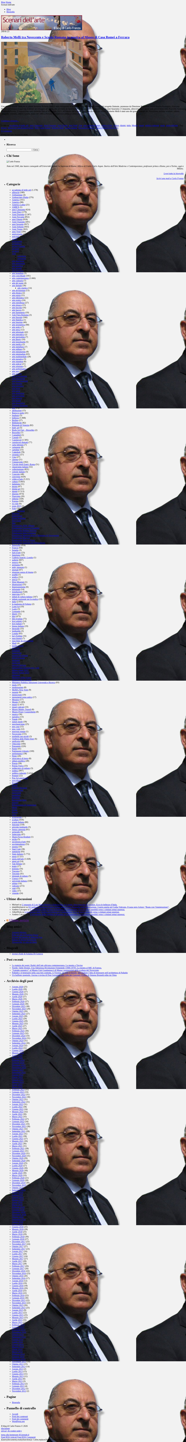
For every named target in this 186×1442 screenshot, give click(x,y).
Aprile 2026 (17, 996)
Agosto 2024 (17, 1045)
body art (15, 427)
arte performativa (19, 369)
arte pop (15, 371)
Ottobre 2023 (17, 1070)
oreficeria (16, 741)
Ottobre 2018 (17, 1217)
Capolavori (17, 440)
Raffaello (16, 797)
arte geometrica (18, 325)
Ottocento (16, 744)
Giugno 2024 (17, 1050)
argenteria (21, 256)
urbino (15, 883)
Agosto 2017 (17, 1251)
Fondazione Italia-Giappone (24, 533)
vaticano (15, 886)
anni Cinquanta (36, 125)
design (15, 486)
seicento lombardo (20, 827)
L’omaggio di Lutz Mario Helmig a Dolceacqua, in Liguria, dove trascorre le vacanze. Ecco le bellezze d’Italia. (69, 904)
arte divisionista (18, 290)
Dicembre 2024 (18, 1036)
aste (13, 408)
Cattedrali (16, 452)
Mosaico (15, 699)
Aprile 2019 (17, 1202)
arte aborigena (18, 261)
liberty (14, 614)
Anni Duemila (18, 214)
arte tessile (16, 401)
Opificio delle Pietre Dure (23, 739)
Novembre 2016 (19, 1273)
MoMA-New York (20, 690)
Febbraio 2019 (18, 1207)
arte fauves (16, 310)
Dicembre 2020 (18, 1153)
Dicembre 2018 (18, 1212)
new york (16, 729)
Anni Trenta (62, 125)
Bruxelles (16, 432)
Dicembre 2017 (18, 1241)
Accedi (15, 1414)
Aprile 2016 (17, 1290)
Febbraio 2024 (18, 1060)
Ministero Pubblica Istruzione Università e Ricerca (33, 682)
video (14, 891)
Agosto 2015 (17, 1310)
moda (14, 685)
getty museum (18, 567)
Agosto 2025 (17, 1016)
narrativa (15, 717)
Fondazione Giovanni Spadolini (25, 528)
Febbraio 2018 (18, 1236)
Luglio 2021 (17, 1136)
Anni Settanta (18, 227)
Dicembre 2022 (18, 1094)
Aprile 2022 (17, 1114)
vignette (15, 893)
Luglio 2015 (17, 1312)
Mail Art (15, 648)
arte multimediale (19, 356)
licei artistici (17, 621)
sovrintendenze (18, 844)
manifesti (16, 650)
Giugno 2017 (17, 1256)
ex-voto (15, 503)
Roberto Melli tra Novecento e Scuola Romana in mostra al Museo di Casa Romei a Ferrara (65, 37)
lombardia (16, 631)
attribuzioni (17, 410)
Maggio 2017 (18, 1259)
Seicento (15, 824)
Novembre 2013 (19, 1361)
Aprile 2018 (17, 1232)
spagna (15, 846)
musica (15, 714)
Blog (9, 9)
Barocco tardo (18, 413)
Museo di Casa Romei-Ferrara (21, 128)
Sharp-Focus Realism (21, 837)
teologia (15, 869)
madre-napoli (17, 646)
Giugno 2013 (17, 1374)
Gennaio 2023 (18, 1092)
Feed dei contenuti (20, 1416)
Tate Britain (17, 864)
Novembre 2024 (19, 1038)
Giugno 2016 (17, 1286)
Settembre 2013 (18, 1366)
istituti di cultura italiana (22, 597)
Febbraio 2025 (18, 1031)
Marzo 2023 (17, 1087)
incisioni (21, 511)
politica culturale (152, 125)
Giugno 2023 (17, 1080)
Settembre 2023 (18, 1072)
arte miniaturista (19, 352)
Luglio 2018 (17, 1224)
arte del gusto (17, 283)
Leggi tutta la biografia (174, 173)
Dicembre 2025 (18, 1006)
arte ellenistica (18, 298)
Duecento (16, 496)
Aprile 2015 (17, 1320)
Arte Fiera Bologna (20, 315)
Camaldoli (16, 435)
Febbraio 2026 (18, 1001)
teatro (14, 866)
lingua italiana (18, 626)
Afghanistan (17, 195)
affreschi (15, 192)
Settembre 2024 (18, 1043)
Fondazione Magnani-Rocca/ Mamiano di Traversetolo (35, 535)
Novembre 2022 (19, 1097)
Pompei (15, 775)
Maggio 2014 (18, 1347)
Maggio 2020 (18, 1170)
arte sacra (16, 391)
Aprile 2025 (17, 1026)
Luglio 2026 (17, 989)
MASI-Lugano (18, 658)
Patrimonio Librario (20, 751)
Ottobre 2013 (17, 1364)
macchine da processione (22, 641)
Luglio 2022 (17, 1107)
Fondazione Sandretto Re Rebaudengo (28, 543)
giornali (15, 570)
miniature (16, 675)
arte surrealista (18, 396)
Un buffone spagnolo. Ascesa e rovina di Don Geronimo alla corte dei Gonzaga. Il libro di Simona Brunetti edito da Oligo (64, 975)
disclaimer (5, 1428)
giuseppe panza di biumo (22, 572)
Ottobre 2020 (17, 1158)
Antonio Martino (19, 932)
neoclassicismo (18, 724)
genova (15, 562)
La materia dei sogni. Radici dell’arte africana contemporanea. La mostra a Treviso (47, 965)
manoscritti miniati (20, 655)
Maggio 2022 (18, 1112)
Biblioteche (17, 423)
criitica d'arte (106, 125)
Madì (14, 643)
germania (16, 565)
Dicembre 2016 (18, 1271)
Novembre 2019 (19, 1185)
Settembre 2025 (18, 1014)
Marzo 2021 (17, 1146)
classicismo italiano (20, 467)
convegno (16, 476)
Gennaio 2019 (18, 1210)
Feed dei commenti (20, 1419)
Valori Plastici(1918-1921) (107, 128)
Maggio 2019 (18, 1200)
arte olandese (17, 361)
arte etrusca (17, 305)
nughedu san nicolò (20, 736)
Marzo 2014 (17, 1352)
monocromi (17, 695)
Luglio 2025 (17, 1018)
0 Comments (6, 131)
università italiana (19, 881)
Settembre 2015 (18, 1308)
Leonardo (16, 611)
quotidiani (16, 795)
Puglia (14, 785)
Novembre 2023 (19, 1067)
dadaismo (16, 484)
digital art (16, 489)
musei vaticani (18, 707)
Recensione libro (19, 800)
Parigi (14, 748)
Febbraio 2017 (18, 1266)
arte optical (16, 364)
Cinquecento (17, 462)
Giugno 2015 (17, 1315)
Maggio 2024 (18, 1053)
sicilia (14, 839)
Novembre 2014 (19, 1332)
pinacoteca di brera (20, 758)
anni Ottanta (17, 219)
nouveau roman (18, 731)
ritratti (14, 807)
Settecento (16, 834)
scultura (15, 820)
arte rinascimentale (20, 381)
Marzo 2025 (17, 1028)
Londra (15, 633)
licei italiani (17, 624)
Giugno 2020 (17, 1168)
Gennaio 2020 (18, 1180)
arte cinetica (22, 288)
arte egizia (16, 295)
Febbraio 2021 (18, 1148)
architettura (17, 244)
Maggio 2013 (18, 1376)
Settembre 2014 (18, 1337)
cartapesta (16, 447)
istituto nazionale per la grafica (25, 599)
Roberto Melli (58, 128)
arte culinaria (17, 280)
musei (141, 125)
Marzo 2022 (17, 1116)
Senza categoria (18, 829)
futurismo (16, 555)
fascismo (15, 513)
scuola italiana (18, 822)
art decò (15, 251)
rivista (14, 810)
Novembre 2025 (19, 1009)
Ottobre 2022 (17, 1099)
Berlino (15, 420)
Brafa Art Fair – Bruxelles (23, 430)
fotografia (16, 545)
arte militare (17, 349)
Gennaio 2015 (18, 1327)
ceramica (16, 454)
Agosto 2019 (17, 1192)
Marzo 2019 (17, 1205)
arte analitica (17, 266)
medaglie (16, 660)
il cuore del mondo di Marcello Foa (27, 937)
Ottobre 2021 (17, 1129)
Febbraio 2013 (18, 1384)
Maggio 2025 (18, 1023)
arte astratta (17, 268)
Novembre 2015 (19, 1303)
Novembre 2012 (19, 1391)
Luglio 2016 (17, 1283)
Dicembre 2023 (18, 1065)
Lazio (14, 609)
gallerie (15, 560)
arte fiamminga (18, 312)
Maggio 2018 (18, 1229)
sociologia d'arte (19, 842)
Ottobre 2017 (17, 1246)
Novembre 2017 (19, 1244)
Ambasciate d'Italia (20, 197)
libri (13, 616)
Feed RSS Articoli (9, 1437)
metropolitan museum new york (25, 668)
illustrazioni (17, 584)
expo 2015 (16, 506)
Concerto (16, 474)
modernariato (17, 687)
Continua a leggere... (10, 121)
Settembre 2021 (18, 1131)
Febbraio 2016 (18, 1295)
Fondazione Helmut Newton (24, 530)
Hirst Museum (18, 582)
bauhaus (15, 415)
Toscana (15, 871)
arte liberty (16, 339)
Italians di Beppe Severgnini (24, 940)
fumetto (15, 550)
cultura (116, 125)
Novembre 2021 (19, 1126)
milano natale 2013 (20, 670)
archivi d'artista (18, 246)
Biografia (11, 12)
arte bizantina (17, 271)
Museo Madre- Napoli (21, 709)
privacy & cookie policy (11, 1431)
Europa (15, 501)
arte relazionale (18, 378)
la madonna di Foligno (21, 604)
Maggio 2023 (18, 1082)
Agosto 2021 (17, 1134)
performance (17, 753)
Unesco (15, 878)
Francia (15, 548)
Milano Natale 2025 (20, 673)
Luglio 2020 (17, 1165)
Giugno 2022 (17, 1109)
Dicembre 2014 (18, 1330)
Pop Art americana (20, 778)
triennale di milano (20, 876)
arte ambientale (18, 263)
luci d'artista (17, 636)
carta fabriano (18, 445)
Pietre (14, 756)
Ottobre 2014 (17, 1335)
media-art (16, 663)
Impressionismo (18, 587)
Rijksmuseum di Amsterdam (24, 805)
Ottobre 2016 (17, 1276)
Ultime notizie (19, 920)
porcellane (16, 780)
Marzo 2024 (17, 1058)
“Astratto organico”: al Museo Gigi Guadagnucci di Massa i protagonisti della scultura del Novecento (55, 970)
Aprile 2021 (17, 1143)
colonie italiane (18, 472)
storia (162, 125)
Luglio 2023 (17, 1077)
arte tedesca (17, 398)
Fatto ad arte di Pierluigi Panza (25, 935)
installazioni (17, 592)
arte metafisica (18, 347)
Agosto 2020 (17, 1163)
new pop (15, 726)
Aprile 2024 (17, 1055)
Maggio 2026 (18, 994)
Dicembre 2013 (18, 1359)
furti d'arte (16, 552)
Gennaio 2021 (18, 1151)
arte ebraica (17, 293)
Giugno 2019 (17, 1197)
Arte (80, 125)
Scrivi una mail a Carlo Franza (170, 178)
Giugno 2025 (17, 1021)
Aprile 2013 (17, 1379)
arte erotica (16, 300)
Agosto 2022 (17, 1104)
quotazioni (16, 793)
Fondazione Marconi (21, 538)
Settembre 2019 (18, 1190)
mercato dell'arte (19, 665)
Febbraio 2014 (18, 1354)
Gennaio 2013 (18, 1386)
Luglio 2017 (17, 1254)
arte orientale (17, 366)
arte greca (16, 329)
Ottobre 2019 (17, 1187)
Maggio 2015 (18, 1317)
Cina (14, 457)
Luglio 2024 (17, 1048)
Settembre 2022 (18, 1102)
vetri (14, 888)
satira (14, 815)
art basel (15, 249)
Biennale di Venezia (20, 425)
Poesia (15, 763)
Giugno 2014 (17, 1344)
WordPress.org (18, 1421)
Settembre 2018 (18, 1219)
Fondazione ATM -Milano (23, 525)
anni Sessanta (18, 224)
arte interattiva (18, 334)
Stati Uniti (16, 849)
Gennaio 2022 (18, 1121)
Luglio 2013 (17, 1371)
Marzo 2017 (17, 1263)
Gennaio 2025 (18, 1033)
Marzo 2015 (17, 1322)
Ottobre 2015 (17, 1305)
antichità (15, 236)
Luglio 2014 (17, 1342)
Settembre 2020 (18, 1161)
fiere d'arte (16, 521)
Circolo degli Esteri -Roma (23, 464)
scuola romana (71, 128)
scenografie (17, 817)
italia (129, 125)
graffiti (15, 575)
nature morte (17, 722)
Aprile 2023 (17, 1085)
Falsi (14, 508)
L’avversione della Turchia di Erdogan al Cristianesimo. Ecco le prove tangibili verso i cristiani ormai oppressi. (77, 909)
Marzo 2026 (17, 999)
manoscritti (16, 653)
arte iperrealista (18, 337)
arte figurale (17, 317)
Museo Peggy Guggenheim (24, 712)
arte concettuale (18, 276)
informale (16, 589)
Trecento (15, 873)
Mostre (135, 125)
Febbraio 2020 (18, 1178)
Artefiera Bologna (20, 405)
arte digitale (17, 285)
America (15, 200)
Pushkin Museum (19, 788)
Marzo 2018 (17, 1234)
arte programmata (19, 376)
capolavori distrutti (20, 442)
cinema (15, 459)
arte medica (17, 344)
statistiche (16, 851)
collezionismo (18, 469)
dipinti (123, 125)
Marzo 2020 (17, 1175)
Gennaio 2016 (18, 1298)
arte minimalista (18, 354)
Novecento (16, 734)
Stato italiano (17, 854)
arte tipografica (18, 403)
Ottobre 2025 (17, 1011)
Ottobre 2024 (17, 1040)
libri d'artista (17, 619)
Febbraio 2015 (18, 1325)
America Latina (18, 205)
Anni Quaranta (50, 125)
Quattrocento (17, 790)
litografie (16, 628)
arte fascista (17, 307)
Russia (15, 812)
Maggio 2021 (18, 1141)
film (13, 523)
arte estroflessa (18, 303)
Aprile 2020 (17, 1173)
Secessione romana (86, 128)
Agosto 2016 (17, 1281)
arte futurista (17, 322)
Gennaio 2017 (18, 1268)
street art (15, 861)
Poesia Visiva (18, 766)
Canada (15, 437)
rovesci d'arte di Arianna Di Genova (27, 954)
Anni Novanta (18, 217)
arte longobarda (18, 342)
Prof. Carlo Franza (43, 128)
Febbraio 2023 (18, 1089)
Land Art (16, 606)
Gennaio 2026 (18, 1004)
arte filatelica (17, 320)
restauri (15, 802)
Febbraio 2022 (18, 1119)
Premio (15, 783)
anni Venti (73, 125)
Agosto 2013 (17, 1369)
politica (15, 771)
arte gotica (16, 327)
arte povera (17, 374)
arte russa (16, 388)
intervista (16, 594)
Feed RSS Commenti (26, 1437)
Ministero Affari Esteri (21, 677)
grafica (15, 577)
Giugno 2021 (17, 1138)
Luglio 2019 (17, 1195)
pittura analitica (18, 761)
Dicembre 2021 (18, 1124)
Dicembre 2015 (18, 1300)
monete (15, 692)
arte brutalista (17, 273)
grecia (14, 579)
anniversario (17, 234)
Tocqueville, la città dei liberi (24, 942)
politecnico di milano (21, 768)
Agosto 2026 (17, 987)
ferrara (4, 128)
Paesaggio (16, 746)
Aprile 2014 (17, 1349)
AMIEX (15, 207)
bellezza (15, 418)
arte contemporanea (91, 125)
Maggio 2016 (18, 1288)
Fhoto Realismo (19, 518)
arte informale (18, 332)
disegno (15, 494)
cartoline (15, 450)
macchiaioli (17, 638)
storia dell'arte (172, 125)
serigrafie (16, 832)
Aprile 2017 (17, 1261)
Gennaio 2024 (18, 1063)
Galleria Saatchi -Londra (22, 557)
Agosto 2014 (17, 1339)
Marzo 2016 (17, 1293)
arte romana (17, 383)
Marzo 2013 (17, 1381)
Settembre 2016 (18, 1278)
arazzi (14, 239)
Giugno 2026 (17, 991)
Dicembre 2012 (18, 1388)
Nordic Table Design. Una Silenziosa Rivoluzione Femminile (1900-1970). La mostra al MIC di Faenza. (57, 968)
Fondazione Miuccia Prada (23, 540)
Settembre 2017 (18, 1249)
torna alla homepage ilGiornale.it (15, 1435)
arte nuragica (17, 359)
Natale (15, 719)
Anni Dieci (17, 212)
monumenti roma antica (22, 697)
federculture (17, 516)
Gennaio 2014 (18, 1357)
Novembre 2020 (19, 1156)
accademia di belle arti (18, 125)
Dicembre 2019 (18, 1183)
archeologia (17, 241)
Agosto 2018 (17, 1222)
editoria (15, 499)
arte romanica (18, 386)
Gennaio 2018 (18, 1239)
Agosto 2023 (17, 1075)
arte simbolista (18, 393)
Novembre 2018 (19, 1214)
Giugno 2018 (17, 1227)
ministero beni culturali (22, 680)
